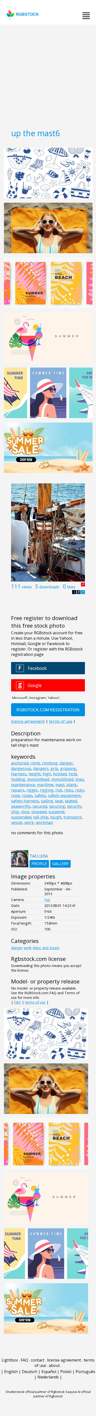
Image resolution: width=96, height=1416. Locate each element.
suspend (56, 811)
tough (56, 817)
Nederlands (48, 1377)
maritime (45, 784)
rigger (32, 790)
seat (59, 801)
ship (15, 811)
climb (35, 763)
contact (37, 1360)
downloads (49, 587)
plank (71, 784)
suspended (21, 817)
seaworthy (21, 806)
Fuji (47, 899)
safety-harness (25, 801)
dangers (40, 768)
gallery (60, 863)
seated (71, 801)
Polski (65, 1371)
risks (68, 790)
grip (54, 768)
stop (25, 811)
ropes (27, 795)
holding (18, 779)
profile (39, 863)
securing (57, 806)
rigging (46, 790)
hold (73, 774)
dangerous (21, 768)
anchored (20, 763)
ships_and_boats (46, 947)
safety (40, 795)
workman (44, 822)
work (29, 822)
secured (39, 806)
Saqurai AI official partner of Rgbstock (62, 1394)
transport (72, 817)
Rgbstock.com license (38, 959)
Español (48, 1371)
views (27, 587)
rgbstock (27, 14)
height (35, 774)
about (54, 1365)
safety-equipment (64, 795)
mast (59, 784)
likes (71, 587)
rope (15, 795)
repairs (17, 790)
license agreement (64, 1360)
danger (66, 763)
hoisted (60, 774)
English (11, 1371)
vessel (16, 822)
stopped (39, 811)
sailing (47, 801)
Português (85, 1371)
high (47, 774)
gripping (68, 768)
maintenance (23, 784)
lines (79, 779)
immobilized (62, 779)
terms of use (35, 1002)
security (74, 806)
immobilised (38, 779)
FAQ (17, 1002)
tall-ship (40, 817)
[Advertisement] (48, 75)
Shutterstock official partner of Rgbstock (35, 1392)
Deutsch (29, 1371)
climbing (50, 763)
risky (79, 790)
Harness (19, 774)
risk (58, 790)
